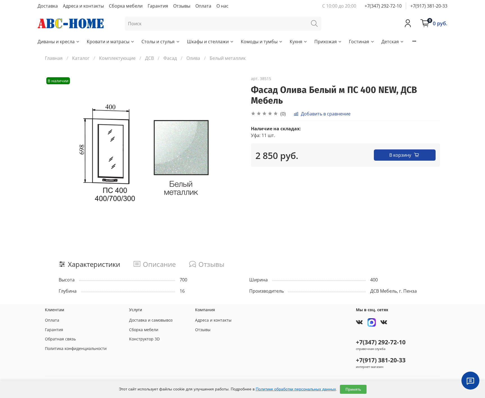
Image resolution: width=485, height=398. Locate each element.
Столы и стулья (158, 41)
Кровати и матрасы (108, 41)
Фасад (170, 58)
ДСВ (149, 58)
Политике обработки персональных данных (296, 389)
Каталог (81, 58)
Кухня (296, 41)
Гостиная (359, 41)
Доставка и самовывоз (151, 320)
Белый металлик (228, 58)
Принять (353, 389)
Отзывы (181, 6)
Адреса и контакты (83, 6)
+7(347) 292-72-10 (383, 6)
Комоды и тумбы (259, 41)
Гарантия (158, 6)
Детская (390, 41)
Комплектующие (117, 58)
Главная (54, 58)
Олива (193, 58)
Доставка (48, 6)
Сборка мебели (126, 6)
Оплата (203, 6)
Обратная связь (60, 339)
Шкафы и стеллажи (208, 41)
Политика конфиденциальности (76, 348)
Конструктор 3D (144, 339)
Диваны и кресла (56, 41)
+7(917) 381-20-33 (428, 6)
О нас (222, 6)
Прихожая (325, 41)
